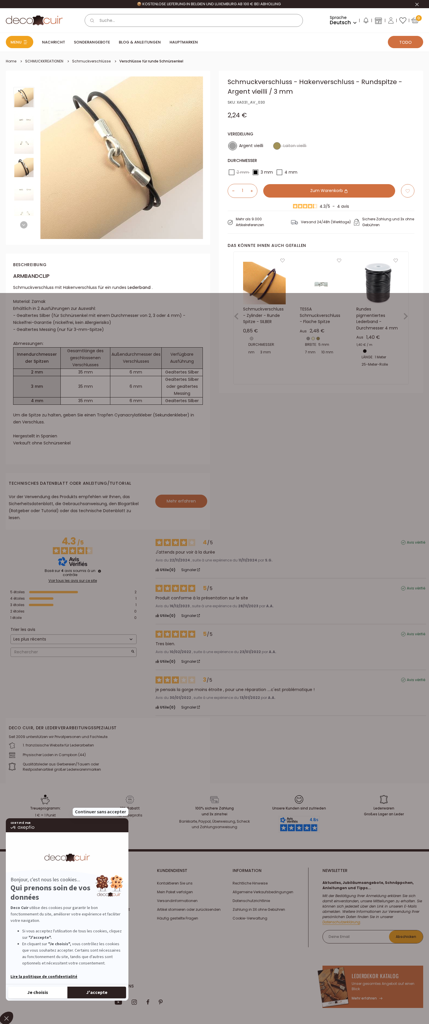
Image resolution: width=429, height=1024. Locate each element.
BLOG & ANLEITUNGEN (140, 42)
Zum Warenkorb (327, 191)
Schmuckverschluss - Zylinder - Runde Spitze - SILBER (263, 315)
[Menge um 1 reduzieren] (231, 191)
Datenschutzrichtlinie (251, 900)
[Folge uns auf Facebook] (148, 1002)
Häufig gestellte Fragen (177, 918)
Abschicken (406, 936)
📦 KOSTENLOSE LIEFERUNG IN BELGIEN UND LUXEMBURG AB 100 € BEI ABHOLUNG (209, 4)
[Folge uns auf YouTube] (118, 1002)
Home (11, 61)
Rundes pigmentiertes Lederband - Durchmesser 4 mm (377, 318)
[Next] (23, 224)
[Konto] (391, 20)
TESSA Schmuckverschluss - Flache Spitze (320, 315)
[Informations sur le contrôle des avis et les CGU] (99, 571)
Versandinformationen (177, 900)
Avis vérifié (416, 542)
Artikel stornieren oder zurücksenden (189, 909)
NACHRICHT (53, 42)
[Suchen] (92, 20)
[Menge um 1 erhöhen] (254, 191)
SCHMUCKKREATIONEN (44, 61)
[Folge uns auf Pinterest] (160, 1002)
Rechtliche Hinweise (250, 883)
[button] (365, 21)
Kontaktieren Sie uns (175, 883)
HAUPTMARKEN (184, 42)
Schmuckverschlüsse (91, 61)
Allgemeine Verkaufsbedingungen (263, 891)
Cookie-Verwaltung (250, 918)
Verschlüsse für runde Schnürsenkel (151, 61)
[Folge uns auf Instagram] (134, 1002)
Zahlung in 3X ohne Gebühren (259, 909)
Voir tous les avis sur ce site (72, 581)
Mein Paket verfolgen (175, 891)
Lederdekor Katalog (375, 976)
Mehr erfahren (181, 501)
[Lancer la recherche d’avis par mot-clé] (132, 652)
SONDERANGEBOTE (92, 42)
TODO (405, 42)
